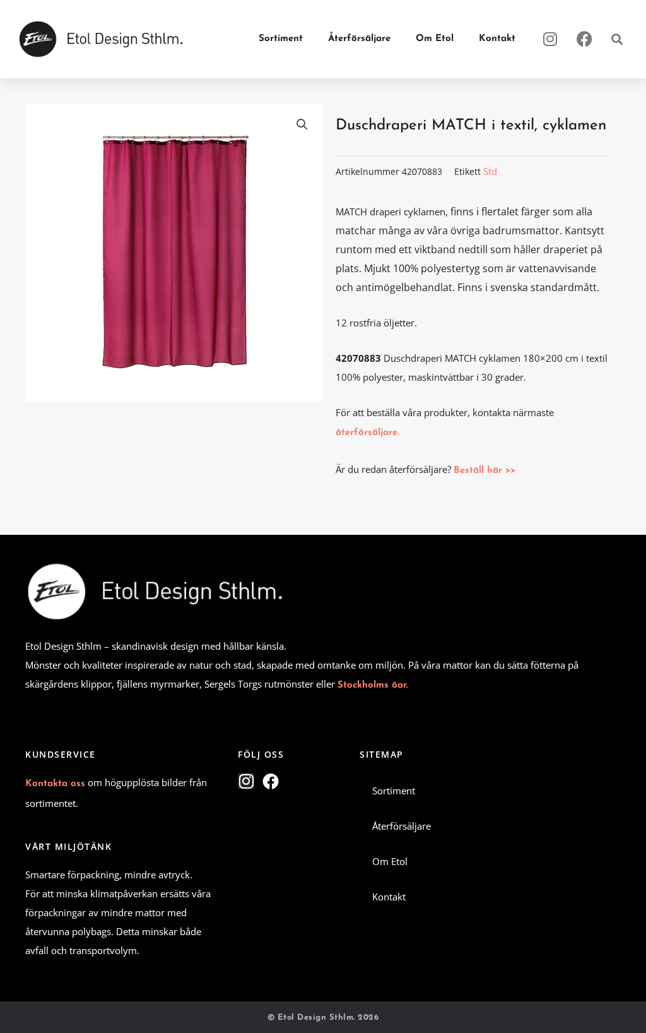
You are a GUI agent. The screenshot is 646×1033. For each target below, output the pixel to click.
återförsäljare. (367, 433)
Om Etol (435, 39)
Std (490, 171)
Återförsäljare (359, 39)
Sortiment (281, 39)
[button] (616, 39)
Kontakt (497, 39)
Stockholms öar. (373, 685)
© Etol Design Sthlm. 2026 (323, 1017)
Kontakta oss (55, 784)
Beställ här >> (484, 470)
